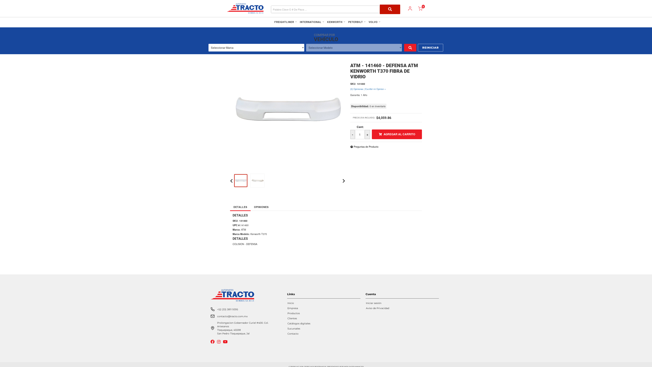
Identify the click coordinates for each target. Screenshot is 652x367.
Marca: (236, 229)
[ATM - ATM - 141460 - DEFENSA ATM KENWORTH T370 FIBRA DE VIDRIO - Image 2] (305, 181)
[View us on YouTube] (225, 342)
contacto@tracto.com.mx (232, 316)
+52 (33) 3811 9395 (227, 309)
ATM (243, 229)
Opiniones (261, 207)
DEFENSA (251, 244)
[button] (335, 9)
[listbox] (256, 47)
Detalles (240, 207)
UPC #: (236, 225)
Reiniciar (430, 47)
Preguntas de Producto (366, 146)
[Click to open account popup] (410, 8)
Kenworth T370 (258, 234)
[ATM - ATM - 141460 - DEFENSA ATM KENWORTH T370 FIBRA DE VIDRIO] (287, 111)
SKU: (353, 83)
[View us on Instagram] (219, 342)
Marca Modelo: (241, 234)
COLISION (238, 244)
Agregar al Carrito (399, 134)
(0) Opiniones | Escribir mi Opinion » (368, 89)
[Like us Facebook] (213, 342)
